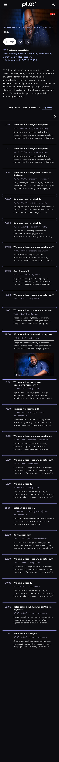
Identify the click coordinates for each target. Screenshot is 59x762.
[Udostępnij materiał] (28, 42)
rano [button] (25, 108)
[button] (55, 116)
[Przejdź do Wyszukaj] (53, 4)
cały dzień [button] (47, 108)
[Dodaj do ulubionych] (20, 42)
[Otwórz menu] (5, 4)
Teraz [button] (18, 108)
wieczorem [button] (34, 108)
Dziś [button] (11, 108)
